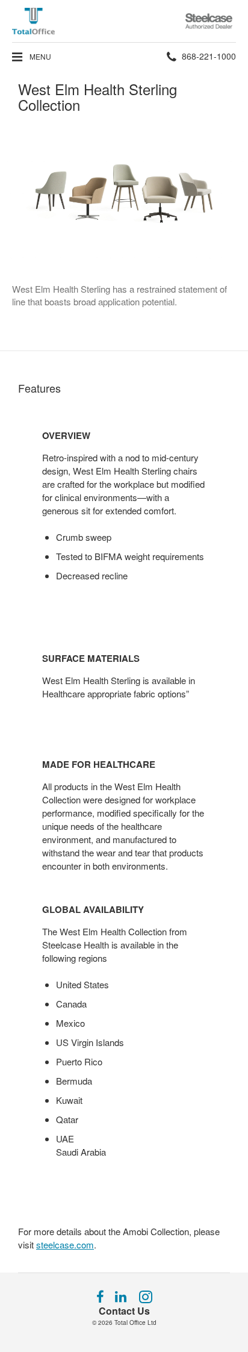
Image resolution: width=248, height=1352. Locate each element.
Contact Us (124, 1311)
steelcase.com (65, 1244)
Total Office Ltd (135, 1322)
